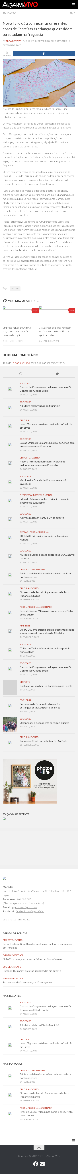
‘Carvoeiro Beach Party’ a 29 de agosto (42, 517)
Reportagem (38, 569)
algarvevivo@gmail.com (24, 907)
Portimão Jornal (42, 495)
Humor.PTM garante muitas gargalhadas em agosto (32, 970)
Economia (25, 700)
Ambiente (25, 625)
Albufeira (15, 288)
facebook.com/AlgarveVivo (30, 911)
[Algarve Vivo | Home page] (26, 4)
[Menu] (73, 4)
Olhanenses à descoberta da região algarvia (44, 722)
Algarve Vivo (13, 41)
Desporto (25, 458)
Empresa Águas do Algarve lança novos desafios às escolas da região (17, 331)
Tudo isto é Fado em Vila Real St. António (43, 741)
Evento (36, 458)
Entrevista (26, 495)
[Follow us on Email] (42, 1163)
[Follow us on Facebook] (35, 1163)
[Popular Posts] (57, 374)
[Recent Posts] (21, 374)
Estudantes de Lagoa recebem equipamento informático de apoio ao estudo (55, 331)
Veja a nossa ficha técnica (16, 919)
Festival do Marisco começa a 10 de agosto (27, 982)
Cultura (24, 420)
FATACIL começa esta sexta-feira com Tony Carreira (32, 959)
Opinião (24, 532)
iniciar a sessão (21, 362)
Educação (9, 13)
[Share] (44, 53)
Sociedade (25, 383)
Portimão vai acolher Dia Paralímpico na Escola (46, 685)
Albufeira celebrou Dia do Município (40, 405)
